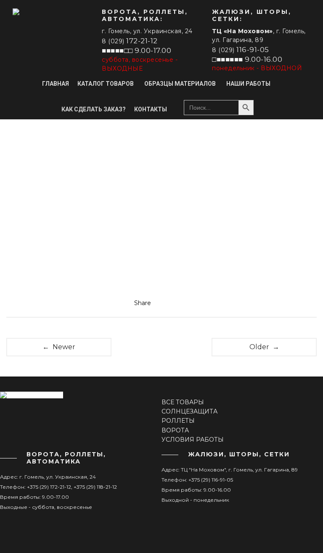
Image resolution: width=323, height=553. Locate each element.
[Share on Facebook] (162, 303)
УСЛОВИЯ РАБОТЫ (193, 439)
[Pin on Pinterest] (186, 303)
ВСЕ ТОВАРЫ (183, 402)
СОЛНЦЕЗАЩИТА (189, 411)
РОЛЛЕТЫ (178, 420)
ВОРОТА (175, 430)
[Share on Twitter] (174, 303)
